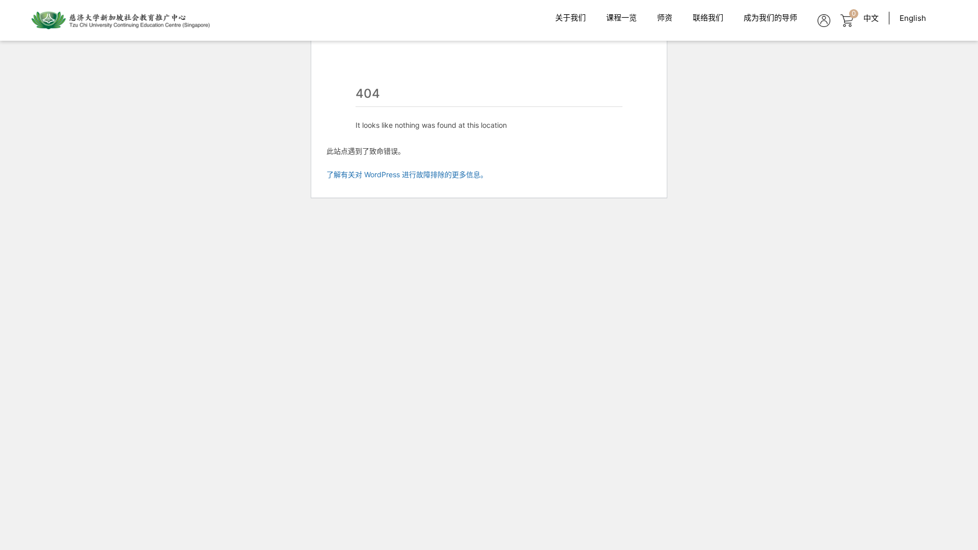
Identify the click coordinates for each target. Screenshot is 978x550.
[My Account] (824, 20)
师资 (664, 17)
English (913, 18)
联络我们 (708, 17)
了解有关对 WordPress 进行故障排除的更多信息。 (407, 174)
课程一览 (621, 17)
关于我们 (570, 17)
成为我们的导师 (770, 17)
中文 (871, 18)
